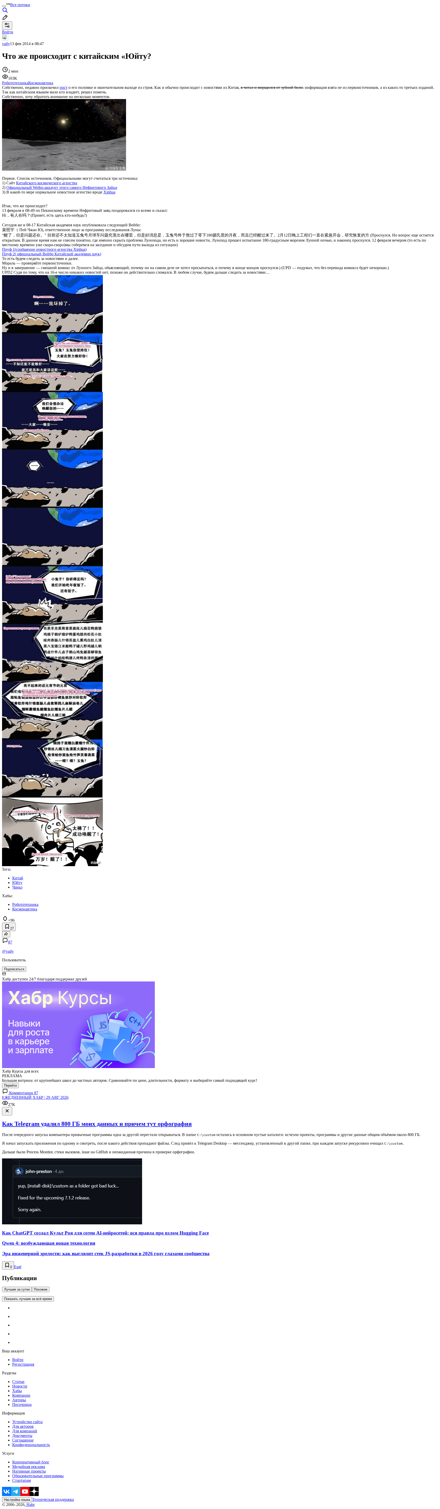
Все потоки (20, 5)
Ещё (17, 1267)
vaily (6, 43)
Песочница (22, 1404)
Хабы (17, 1391)
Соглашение (23, 1440)
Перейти (10, 1085)
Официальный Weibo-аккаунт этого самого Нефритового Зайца (61, 187)
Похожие (40, 1289)
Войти (17, 1360)
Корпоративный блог (30, 1462)
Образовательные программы (38, 1476)
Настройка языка (17, 1500)
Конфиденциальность (31, 1445)
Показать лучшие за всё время (28, 1299)
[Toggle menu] (4, 6)
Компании (21, 1395)
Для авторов (23, 1426)
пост (63, 87)
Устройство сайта (27, 1422)
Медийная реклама (28, 1466)
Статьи (18, 1381)
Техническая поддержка (53, 1499)
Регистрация (23, 1364)
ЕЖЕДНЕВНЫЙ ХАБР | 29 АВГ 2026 (35, 1097)
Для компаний (24, 1431)
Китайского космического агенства (46, 183)
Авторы (19, 1400)
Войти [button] (7, 32)
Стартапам (21, 1480)
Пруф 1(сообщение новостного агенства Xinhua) (44, 249)
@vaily (8, 951)
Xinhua (109, 192)
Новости (19, 1386)
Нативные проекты (29, 1471)
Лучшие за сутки (17, 1289)
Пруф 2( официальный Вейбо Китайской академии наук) (51, 254)
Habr (30, 1504)
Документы (22, 1435)
